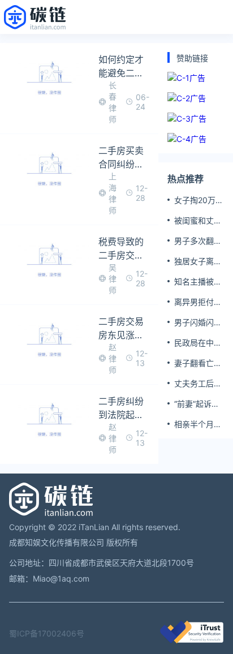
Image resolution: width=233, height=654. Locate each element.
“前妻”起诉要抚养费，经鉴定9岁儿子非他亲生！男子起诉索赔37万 (198, 404)
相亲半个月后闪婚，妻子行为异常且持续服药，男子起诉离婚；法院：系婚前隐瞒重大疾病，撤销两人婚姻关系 (198, 424)
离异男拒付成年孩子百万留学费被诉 (198, 302)
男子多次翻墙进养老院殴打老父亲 (198, 241)
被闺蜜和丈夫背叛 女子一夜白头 (199, 221)
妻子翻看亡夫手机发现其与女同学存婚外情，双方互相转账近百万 (198, 363)
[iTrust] (191, 640)
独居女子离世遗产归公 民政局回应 (199, 261)
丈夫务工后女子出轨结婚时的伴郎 (198, 383)
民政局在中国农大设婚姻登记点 (198, 343)
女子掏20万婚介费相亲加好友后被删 (198, 200)
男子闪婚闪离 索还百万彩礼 (198, 322)
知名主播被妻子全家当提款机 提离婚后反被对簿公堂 (199, 282)
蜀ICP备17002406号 (46, 633)
